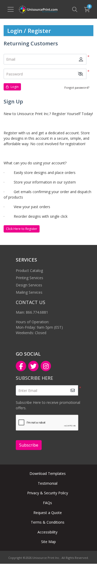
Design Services (29, 285)
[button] (80, 74)
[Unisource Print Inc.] (38, 9)
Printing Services (29, 277)
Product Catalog (29, 270)
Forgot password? (76, 87)
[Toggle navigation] (11, 9)
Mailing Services (29, 292)
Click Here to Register (21, 229)
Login (14, 87)
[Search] (75, 9)
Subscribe (28, 445)
